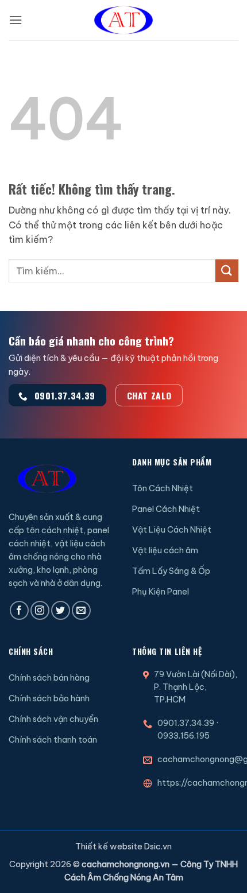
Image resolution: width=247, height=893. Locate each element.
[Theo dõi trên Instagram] (39, 610)
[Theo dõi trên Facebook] (19, 610)
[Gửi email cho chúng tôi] (81, 610)
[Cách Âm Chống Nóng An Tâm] (123, 20)
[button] (15, 20)
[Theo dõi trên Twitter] (60, 610)
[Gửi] (226, 270)
